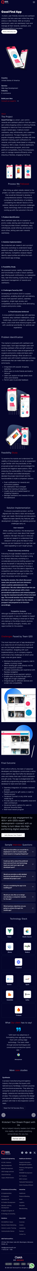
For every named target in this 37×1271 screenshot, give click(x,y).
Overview (22, 1222)
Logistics (21, 1202)
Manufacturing (23, 1208)
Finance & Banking (24, 1196)
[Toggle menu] (34, 2)
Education (22, 1205)
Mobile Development (7, 1168)
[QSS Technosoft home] (5, 2)
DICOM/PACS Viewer (7, 1222)
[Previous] (3, 1115)
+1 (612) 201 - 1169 (6, 1249)
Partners (21, 1231)
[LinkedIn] (22, 1153)
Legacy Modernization (7, 1177)
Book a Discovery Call (9, 31)
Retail (20, 1199)
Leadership (22, 1228)
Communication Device (7, 1231)
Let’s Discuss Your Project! (13, 835)
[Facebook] (26, 1153)
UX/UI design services (7, 1171)
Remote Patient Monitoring (8, 1225)
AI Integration (5, 1196)
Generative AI (5, 1199)
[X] (35, 1153)
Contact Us (22, 1234)
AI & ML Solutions (6, 1162)
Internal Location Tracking (8, 1228)
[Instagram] (30, 1153)
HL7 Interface (23, 1176)
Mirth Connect (23, 1179)
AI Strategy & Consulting (8, 1213)
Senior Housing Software (26, 1185)
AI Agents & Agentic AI (7, 1210)
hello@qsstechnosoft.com (8, 1247)
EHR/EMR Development (25, 1173)
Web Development (6, 1165)
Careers (21, 1225)
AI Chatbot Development (8, 1202)
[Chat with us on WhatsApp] (31, 1265)
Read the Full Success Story (14, 1108)
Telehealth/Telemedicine (26, 1182)
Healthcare (22, 1193)
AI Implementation (6, 1193)
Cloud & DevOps (6, 1174)
